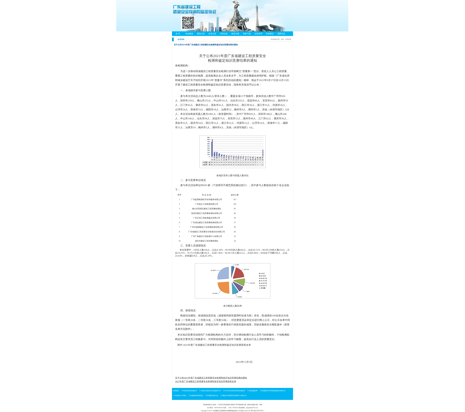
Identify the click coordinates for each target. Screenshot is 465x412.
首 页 (178, 34)
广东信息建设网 (252, 391)
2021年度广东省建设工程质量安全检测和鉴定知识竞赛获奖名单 (205, 381)
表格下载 (247, 34)
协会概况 (189, 34)
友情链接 (176, 391)
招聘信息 (281, 34)
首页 (282, 39)
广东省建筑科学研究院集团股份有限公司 (273, 391)
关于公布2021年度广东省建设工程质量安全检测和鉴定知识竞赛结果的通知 (211, 378)
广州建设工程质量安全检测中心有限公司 (233, 395)
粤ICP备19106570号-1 (257, 411)
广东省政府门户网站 (179, 395)
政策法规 (235, 34)
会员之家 (212, 34)
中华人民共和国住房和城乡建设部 (234, 391)
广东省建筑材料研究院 (195, 395)
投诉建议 (270, 34)
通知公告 (201, 34)
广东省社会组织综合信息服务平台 (210, 391)
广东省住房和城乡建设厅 (189, 391)
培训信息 (224, 34)
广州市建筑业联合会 (211, 395)
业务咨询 (258, 34)
